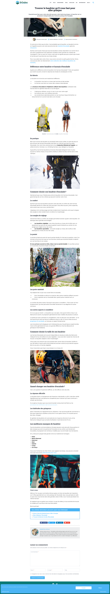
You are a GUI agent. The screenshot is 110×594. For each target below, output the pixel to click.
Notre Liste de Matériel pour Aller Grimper (45, 513)
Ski (76, 2)
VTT (50, 2)
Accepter (83, 587)
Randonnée (60, 2)
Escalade (71, 2)
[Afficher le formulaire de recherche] (93, 2)
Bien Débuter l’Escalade (40, 515)
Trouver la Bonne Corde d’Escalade (43, 517)
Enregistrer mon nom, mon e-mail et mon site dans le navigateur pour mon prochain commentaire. (55, 574)
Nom (32, 570)
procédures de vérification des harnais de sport (43, 405)
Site (66, 570)
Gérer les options (103, 591)
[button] (44, 523)
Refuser (100, 587)
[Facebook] (53, 584)
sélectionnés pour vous (49, 452)
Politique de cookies (5, 591)
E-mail (50, 570)
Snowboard (82, 2)
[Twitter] (56, 584)
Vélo (54, 2)
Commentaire (35, 552)
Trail (66, 2)
